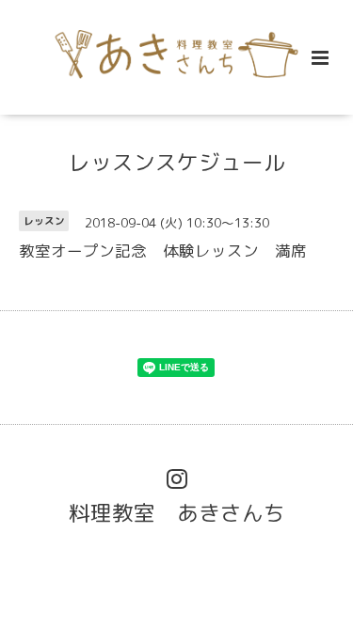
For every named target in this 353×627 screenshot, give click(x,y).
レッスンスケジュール (177, 162)
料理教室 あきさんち (177, 511)
